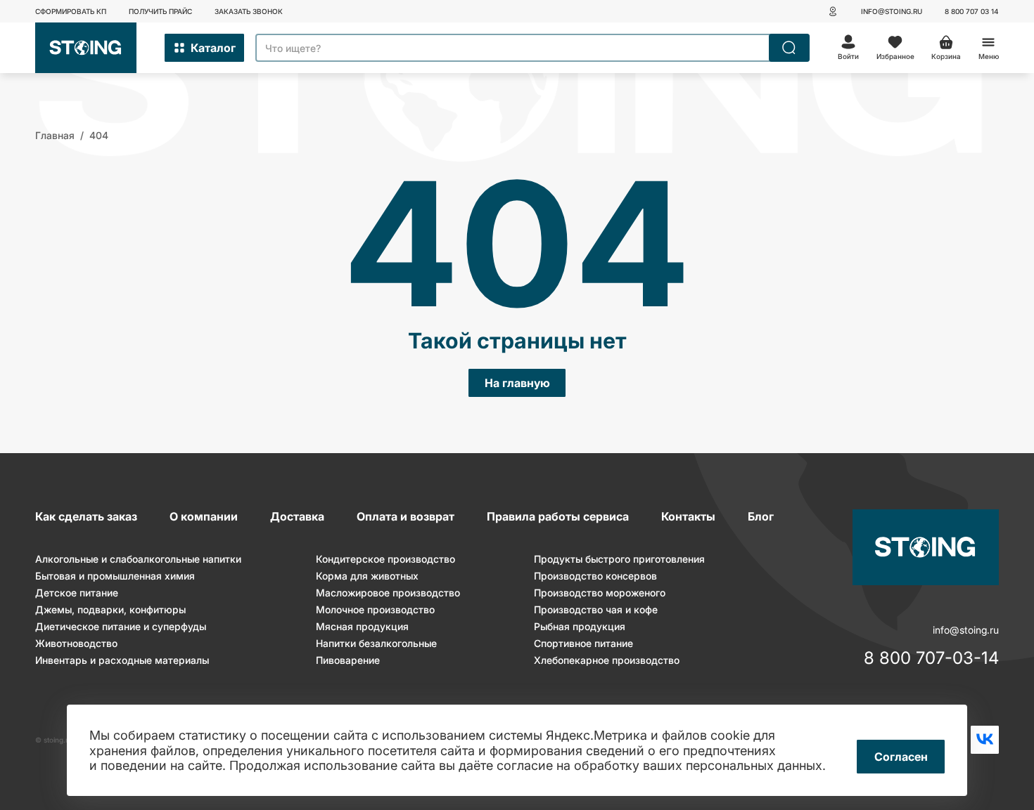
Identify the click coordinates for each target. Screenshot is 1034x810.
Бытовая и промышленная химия (115, 576)
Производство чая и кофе (596, 609)
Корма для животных (367, 576)
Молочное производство (375, 609)
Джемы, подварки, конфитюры (110, 609)
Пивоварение (348, 660)
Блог (761, 516)
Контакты (688, 516)
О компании (204, 516)
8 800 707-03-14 (931, 658)
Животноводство (76, 643)
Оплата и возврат (405, 516)
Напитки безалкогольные (376, 643)
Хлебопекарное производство (606, 660)
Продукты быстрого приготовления (619, 559)
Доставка (297, 516)
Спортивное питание (583, 643)
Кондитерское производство (385, 559)
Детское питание (76, 593)
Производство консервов (595, 576)
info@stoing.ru (891, 11)
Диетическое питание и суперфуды (120, 626)
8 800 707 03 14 (972, 11)
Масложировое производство (388, 593)
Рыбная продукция (579, 626)
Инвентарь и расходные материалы (122, 660)
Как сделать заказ (86, 516)
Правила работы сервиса (558, 516)
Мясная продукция (362, 626)
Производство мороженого (599, 593)
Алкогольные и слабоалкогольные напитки (138, 559)
